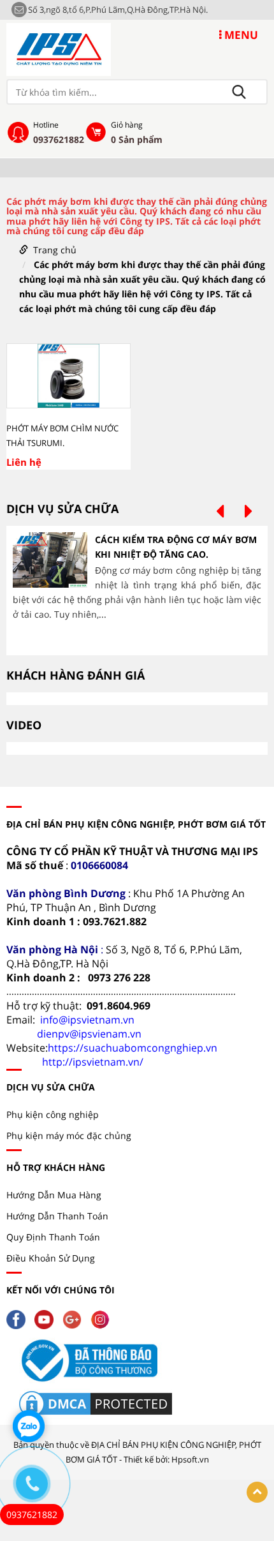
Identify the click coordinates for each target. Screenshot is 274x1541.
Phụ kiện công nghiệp (52, 1114)
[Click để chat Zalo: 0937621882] (29, 1426)
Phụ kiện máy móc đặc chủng (68, 1135)
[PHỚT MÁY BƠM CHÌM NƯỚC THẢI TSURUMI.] (68, 375)
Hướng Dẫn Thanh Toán (57, 1216)
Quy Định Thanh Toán (53, 1237)
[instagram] (103, 1318)
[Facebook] (19, 1318)
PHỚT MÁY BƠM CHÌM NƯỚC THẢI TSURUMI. (62, 435)
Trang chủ (54, 250)
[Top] (257, 1492)
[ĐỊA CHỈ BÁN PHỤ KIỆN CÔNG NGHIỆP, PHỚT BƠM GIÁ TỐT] (58, 48)
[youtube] (47, 1318)
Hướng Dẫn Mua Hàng (53, 1195)
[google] (75, 1318)
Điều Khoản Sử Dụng (50, 1258)
